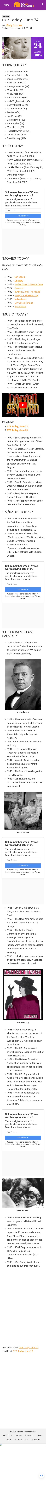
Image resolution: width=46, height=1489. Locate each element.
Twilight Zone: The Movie (27, 291)
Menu (6, 5)
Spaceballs (20, 306)
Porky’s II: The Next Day (26, 295)
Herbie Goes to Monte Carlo (29, 284)
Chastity (19, 280)
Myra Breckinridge (24, 303)
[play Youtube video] (23, 405)
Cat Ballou (20, 277)
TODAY (6, 16)
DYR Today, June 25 (17, 430)
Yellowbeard (21, 299)
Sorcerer (19, 288)
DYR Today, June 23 (17, 426)
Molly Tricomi (14, 25)
